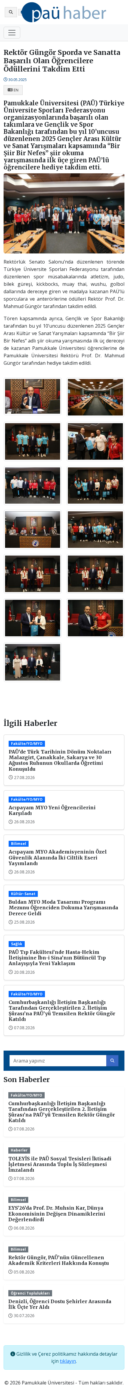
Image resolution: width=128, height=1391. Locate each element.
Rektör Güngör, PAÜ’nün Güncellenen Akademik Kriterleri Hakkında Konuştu (58, 1260)
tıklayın (68, 1361)
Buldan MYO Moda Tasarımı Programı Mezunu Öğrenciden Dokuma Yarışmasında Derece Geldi (63, 907)
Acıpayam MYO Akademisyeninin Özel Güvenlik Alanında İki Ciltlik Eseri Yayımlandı (58, 857)
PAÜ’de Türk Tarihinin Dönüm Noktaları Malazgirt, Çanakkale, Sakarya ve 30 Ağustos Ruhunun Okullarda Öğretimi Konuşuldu (60, 760)
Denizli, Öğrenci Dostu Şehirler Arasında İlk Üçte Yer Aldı (59, 1304)
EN (16, 90)
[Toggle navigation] (12, 33)
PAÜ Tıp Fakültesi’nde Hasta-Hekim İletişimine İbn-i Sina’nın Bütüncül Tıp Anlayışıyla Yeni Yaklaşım (57, 957)
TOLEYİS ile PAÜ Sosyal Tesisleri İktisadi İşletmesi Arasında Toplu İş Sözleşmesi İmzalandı (59, 1164)
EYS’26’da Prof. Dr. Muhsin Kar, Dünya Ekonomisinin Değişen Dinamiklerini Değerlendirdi (56, 1213)
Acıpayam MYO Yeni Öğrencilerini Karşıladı (52, 810)
